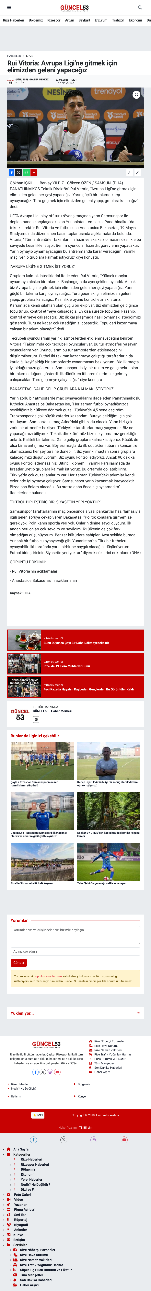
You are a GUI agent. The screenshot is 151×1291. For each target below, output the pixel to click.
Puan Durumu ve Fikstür (109, 1059)
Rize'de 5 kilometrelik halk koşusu (32, 883)
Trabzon (118, 20)
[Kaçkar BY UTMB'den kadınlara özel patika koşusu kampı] (109, 811)
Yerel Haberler (31, 1179)
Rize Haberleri (13, 20)
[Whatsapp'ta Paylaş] (26, 172)
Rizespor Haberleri (34, 1164)
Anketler (20, 1230)
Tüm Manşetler (104, 1063)
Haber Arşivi (102, 1072)
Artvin (69, 20)
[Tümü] (138, 1013)
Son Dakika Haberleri (108, 1067)
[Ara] (140, 7)
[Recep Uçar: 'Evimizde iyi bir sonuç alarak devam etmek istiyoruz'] (109, 760)
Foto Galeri (22, 1195)
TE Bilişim (85, 1127)
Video (18, 1200)
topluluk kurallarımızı (48, 976)
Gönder (18, 963)
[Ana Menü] (9, 7)
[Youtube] (57, 1072)
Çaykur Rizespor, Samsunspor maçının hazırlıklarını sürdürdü (34, 784)
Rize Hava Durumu (106, 1046)
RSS (40, 1115)
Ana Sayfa (21, 1149)
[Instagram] (50, 1072)
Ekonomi (135, 20)
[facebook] (33, 1139)
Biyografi (20, 1225)
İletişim (16, 1096)
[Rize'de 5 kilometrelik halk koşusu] (42, 861)
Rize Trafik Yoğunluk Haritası (113, 1054)
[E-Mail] (36, 719)
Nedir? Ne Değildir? (23, 1088)
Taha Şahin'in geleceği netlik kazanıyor (101, 883)
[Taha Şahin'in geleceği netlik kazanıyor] (109, 861)
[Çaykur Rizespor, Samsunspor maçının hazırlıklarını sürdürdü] (42, 760)
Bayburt (84, 20)
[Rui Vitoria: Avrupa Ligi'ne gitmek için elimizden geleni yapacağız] (75, 128)
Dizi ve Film (29, 1189)
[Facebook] (35, 1072)
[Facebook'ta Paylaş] (11, 172)
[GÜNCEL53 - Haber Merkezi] (20, 713)
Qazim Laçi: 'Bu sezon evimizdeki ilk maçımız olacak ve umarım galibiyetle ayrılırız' (39, 834)
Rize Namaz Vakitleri (108, 1050)
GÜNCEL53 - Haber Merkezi (52, 711)
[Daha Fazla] (33, 172)
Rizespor (53, 20)
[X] (43, 1072)
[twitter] (63, 1139)
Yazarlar (20, 1205)
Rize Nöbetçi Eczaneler (109, 1041)
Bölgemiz (36, 20)
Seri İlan (20, 1215)
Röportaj (20, 1220)
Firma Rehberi (24, 1210)
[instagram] (93, 1139)
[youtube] (124, 1139)
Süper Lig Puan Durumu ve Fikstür (46, 1270)
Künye (82, 1096)
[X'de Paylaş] (18, 172)
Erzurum (101, 20)
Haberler (14, 55)
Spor (29, 55)
